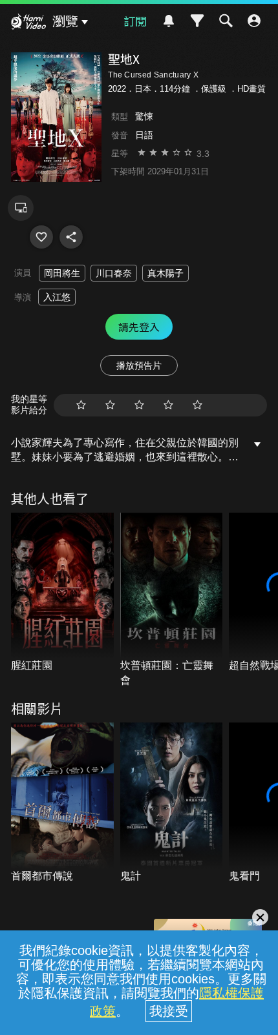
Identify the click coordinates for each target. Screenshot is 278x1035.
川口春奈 (114, 273)
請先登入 (139, 326)
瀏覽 (65, 21)
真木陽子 (165, 273)
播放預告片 (139, 365)
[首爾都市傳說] (62, 802)
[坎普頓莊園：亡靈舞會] (171, 600)
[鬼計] (171, 802)
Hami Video (28, 23)
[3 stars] (139, 405)
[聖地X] (41, 237)
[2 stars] (110, 405)
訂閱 (135, 20)
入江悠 (56, 297)
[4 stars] (168, 405)
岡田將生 (62, 273)
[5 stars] (197, 405)
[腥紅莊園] (62, 593)
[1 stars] (81, 405)
